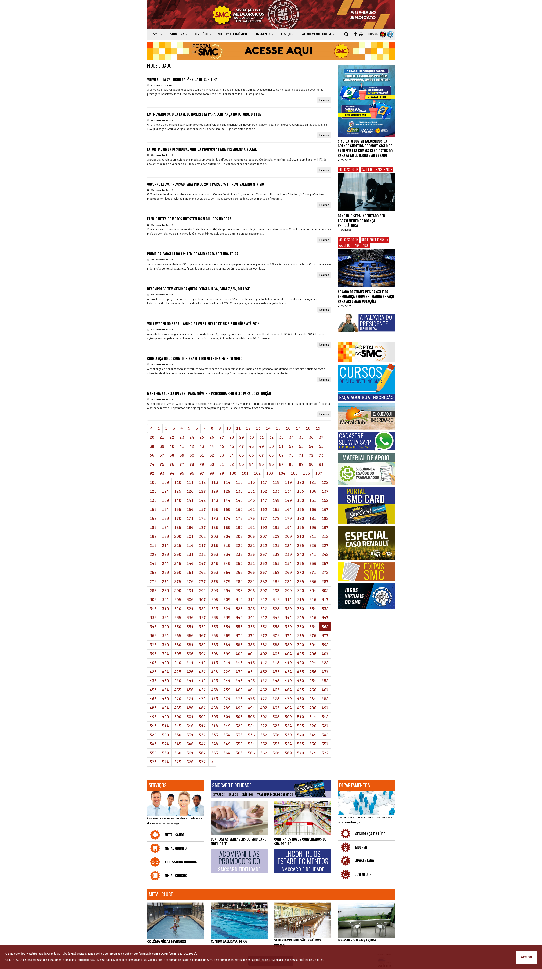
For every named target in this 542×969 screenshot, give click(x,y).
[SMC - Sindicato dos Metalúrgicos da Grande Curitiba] (256, 14)
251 (251, 563)
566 (251, 753)
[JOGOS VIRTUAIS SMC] (366, 596)
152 (325, 500)
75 (162, 464)
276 (190, 581)
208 (275, 536)
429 (226, 671)
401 (251, 653)
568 (275, 753)
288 (153, 590)
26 (211, 437)
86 (271, 464)
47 (241, 446)
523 (275, 725)
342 (263, 617)
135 (300, 491)
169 (165, 518)
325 (239, 608)
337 (202, 617)
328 (275, 608)
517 (202, 725)
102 (257, 473)
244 (165, 563)
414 (226, 662)
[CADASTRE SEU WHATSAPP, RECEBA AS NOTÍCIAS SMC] (366, 441)
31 (261, 437)
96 (191, 473)
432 (263, 671)
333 (153, 617)
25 (201, 437)
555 (300, 744)
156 (190, 509)
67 (261, 455)
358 (275, 626)
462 (263, 689)
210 (300, 536)
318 (153, 608)
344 (288, 617)
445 (239, 680)
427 (202, 671)
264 (226, 572)
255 (300, 563)
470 (177, 698)
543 (153, 744)
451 (312, 680)
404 (288, 653)
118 (275, 482)
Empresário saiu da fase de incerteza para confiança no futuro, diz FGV (204, 114)
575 (177, 762)
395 (177, 653)
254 (288, 563)
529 (165, 735)
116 (251, 482)
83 (241, 464)
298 (275, 590)
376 (312, 635)
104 (281, 473)
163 (275, 509)
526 (312, 725)
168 (153, 518)
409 (165, 662)
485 (177, 707)
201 (190, 536)
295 (239, 590)
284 (288, 581)
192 (263, 527)
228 (153, 554)
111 (190, 482)
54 (311, 446)
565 (239, 753)
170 (177, 518)
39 (162, 446)
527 (325, 725)
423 (153, 671)
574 (165, 762)
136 (312, 491)
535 (239, 735)
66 (251, 455)
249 (226, 563)
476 (251, 698)
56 (152, 455)
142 (202, 500)
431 (251, 671)
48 (251, 446)
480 (300, 698)
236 (251, 554)
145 (239, 500)
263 (214, 572)
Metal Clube (161, 894)
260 (177, 572)
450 (300, 680)
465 (300, 689)
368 (214, 635)
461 (251, 689)
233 (214, 554)
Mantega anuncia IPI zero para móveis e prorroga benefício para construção (209, 393)
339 (226, 617)
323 (214, 608)
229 (165, 554)
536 (251, 735)
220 (239, 545)
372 (263, 635)
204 (226, 536)
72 (311, 455)
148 (275, 500)
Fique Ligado (159, 65)
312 (263, 599)
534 (226, 735)
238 (275, 554)
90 (311, 464)
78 (191, 464)
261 (190, 572)
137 (325, 491)
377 (325, 635)
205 (239, 536)
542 (325, 735)
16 (288, 428)
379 (165, 644)
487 (202, 707)
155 (177, 509)
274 (165, 581)
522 (263, 725)
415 (239, 662)
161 (251, 509)
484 (165, 707)
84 (251, 464)
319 (165, 608)
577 (202, 762)
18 (308, 428)
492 (263, 707)
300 (300, 590)
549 (226, 744)
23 (182, 437)
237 (263, 554)
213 (153, 545)
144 (226, 500)
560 (177, 753)
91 (321, 464)
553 (275, 744)
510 (300, 716)
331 (312, 608)
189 (226, 527)
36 (311, 437)
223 (275, 545)
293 (214, 590)
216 (190, 545)
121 (312, 482)
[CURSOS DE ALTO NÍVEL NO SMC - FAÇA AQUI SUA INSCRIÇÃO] (366, 382)
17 (298, 428)
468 (153, 698)
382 (202, 644)
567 (263, 753)
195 (300, 527)
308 (214, 599)
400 (239, 653)
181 (312, 518)
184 (165, 527)
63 (221, 455)
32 (271, 437)
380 (177, 644)
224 (288, 545)
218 (214, 545)
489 (226, 707)
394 (165, 653)
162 (263, 509)
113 (214, 482)
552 (263, 744)
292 (202, 590)
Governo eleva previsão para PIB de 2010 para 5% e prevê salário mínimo (205, 184)
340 (239, 617)
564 (226, 753)
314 (288, 599)
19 (318, 428)
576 (190, 762)
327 (263, 608)
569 (288, 753)
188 (214, 527)
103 (269, 473)
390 (300, 644)
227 (325, 545)
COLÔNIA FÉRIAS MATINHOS (166, 941)
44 (211, 446)
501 (190, 716)
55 (321, 446)
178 (275, 518)
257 (325, 563)
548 (214, 744)
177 (263, 518)
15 (278, 428)
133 (275, 491)
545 (177, 744)
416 (251, 662)
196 (312, 527)
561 (190, 753)
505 (239, 716)
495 (300, 707)
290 (177, 590)
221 (251, 545)
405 (300, 653)
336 (190, 617)
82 (231, 464)
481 (312, 698)
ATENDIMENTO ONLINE (317, 34)
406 (312, 653)
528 (153, 735)
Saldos (233, 794)
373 (275, 635)
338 (214, 617)
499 (165, 716)
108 (153, 482)
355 (239, 626)
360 (300, 626)
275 (177, 581)
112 (202, 482)
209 (288, 536)
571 (312, 753)
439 (165, 680)
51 (281, 446)
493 (275, 707)
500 (177, 716)
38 (152, 446)
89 (301, 464)
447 (263, 680)
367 (202, 635)
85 (261, 464)
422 (325, 662)
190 (239, 527)
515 (177, 725)
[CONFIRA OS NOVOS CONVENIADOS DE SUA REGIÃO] (302, 818)
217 (202, 545)
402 (263, 653)
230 (177, 554)
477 (263, 698)
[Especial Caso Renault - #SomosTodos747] (366, 543)
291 (190, 590)
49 (261, 446)
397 (202, 653)
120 (300, 482)
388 (275, 644)
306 (190, 599)
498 (153, 716)
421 (312, 662)
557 (325, 744)
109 (165, 482)
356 (251, 626)
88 (291, 464)
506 (251, 716)
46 (231, 446)
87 (281, 464)
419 (288, 662)
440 (177, 680)
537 (263, 735)
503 (214, 716)
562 (202, 753)
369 (226, 635)
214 (165, 545)
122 (325, 482)
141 (190, 500)
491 (251, 707)
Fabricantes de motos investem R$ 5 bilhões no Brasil (190, 218)
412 (202, 662)
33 (281, 437)
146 (251, 500)
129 (226, 491)
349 (165, 626)
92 (152, 473)
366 (190, 635)
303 (153, 599)
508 (275, 716)
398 (214, 653)
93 (162, 473)
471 (190, 698)
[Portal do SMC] (366, 352)
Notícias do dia (349, 169)
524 (288, 725)
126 (190, 491)
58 (172, 455)
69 (281, 455)
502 (202, 716)
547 (202, 744)
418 (275, 662)
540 (300, 735)
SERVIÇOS (286, 34)
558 (153, 753)
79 (201, 464)
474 (226, 698)
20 (152, 437)
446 (251, 680)
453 (153, 689)
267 (263, 572)
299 (288, 590)
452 (325, 680)
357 (263, 626)
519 (226, 725)
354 (226, 626)
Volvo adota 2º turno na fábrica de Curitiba (182, 79)
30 (251, 437)
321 (190, 608)
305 (177, 599)
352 (202, 626)
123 (153, 491)
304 (165, 599)
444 (226, 680)
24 (191, 437)
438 (153, 680)
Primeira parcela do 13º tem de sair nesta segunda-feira (192, 253)
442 (202, 680)
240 (300, 554)
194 (288, 527)
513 (153, 725)
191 (251, 527)
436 (312, 671)
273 (153, 581)
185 (177, 527)
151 (312, 500)
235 (239, 554)
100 (232, 473)
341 (251, 617)
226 (312, 545)
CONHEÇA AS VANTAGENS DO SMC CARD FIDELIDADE (238, 841)
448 (275, 680)
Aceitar (526, 957)
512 (325, 716)
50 (271, 446)
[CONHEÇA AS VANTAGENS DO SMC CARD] (239, 818)
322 (202, 608)
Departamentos (354, 785)
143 (214, 500)
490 (239, 707)
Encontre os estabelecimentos (303, 861)
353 (214, 626)
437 (325, 671)
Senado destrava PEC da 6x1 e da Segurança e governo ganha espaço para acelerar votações (366, 296)
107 (318, 473)
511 (312, 716)
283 (275, 581)
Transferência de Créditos (275, 794)
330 (300, 608)
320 (177, 608)
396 (190, 653)
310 (239, 599)
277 (202, 581)
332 (325, 608)
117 (263, 482)
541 (312, 735)
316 (312, 599)
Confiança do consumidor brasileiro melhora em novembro (194, 358)
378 (153, 644)
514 (165, 725)
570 (300, 753)
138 (153, 500)
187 (202, 527)
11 (238, 428)
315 (300, 599)
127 (202, 491)
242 (325, 554)
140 (177, 500)
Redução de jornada (374, 239)
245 (177, 563)
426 (190, 671)
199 (165, 536)
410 (177, 662)
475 (239, 698)
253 (275, 563)
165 (300, 509)
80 (211, 464)
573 (153, 762)
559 (165, 753)
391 (312, 644)
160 (239, 509)
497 (325, 707)
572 (325, 753)
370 (239, 635)
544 (165, 744)
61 (201, 455)
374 (288, 635)
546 (190, 744)
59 (182, 455)
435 (300, 671)
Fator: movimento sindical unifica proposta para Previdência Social (202, 149)
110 (177, 482)
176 (251, 518)
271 (312, 572)
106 (306, 473)
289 (165, 590)
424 (165, 671)
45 (221, 446)
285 (300, 581)
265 (239, 572)
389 (288, 644)
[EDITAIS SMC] (366, 571)
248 (214, 563)
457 (202, 689)
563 (214, 753)
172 (202, 518)
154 (165, 509)
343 (275, 617)
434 (288, 671)
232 (202, 554)
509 (288, 716)
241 (312, 554)
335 (177, 617)
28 (231, 437)
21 (162, 437)
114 (226, 482)
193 (275, 527)
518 (214, 725)
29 (241, 437)
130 (239, 491)
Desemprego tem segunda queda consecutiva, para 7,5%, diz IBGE (198, 288)
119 (288, 482)
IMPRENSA (263, 34)
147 (263, 500)
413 (214, 662)
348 (153, 626)
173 (214, 518)
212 (325, 536)
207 (263, 536)
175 (239, 518)
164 (288, 509)
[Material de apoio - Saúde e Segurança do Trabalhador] (366, 469)
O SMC (155, 34)
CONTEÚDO (201, 34)
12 (248, 428)
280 (239, 581)
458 (214, 689)
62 (211, 455)
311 (251, 599)
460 (239, 689)
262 (202, 572)
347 (325, 617)
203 (214, 536)
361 (312, 626)
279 (226, 581)
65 (241, 455)
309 (226, 599)
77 (182, 464)
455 (177, 689)
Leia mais (324, 100)
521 (251, 725)
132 (263, 491)
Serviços (157, 785)
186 (190, 527)
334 (165, 617)
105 (294, 473)
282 (263, 581)
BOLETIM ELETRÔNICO (232, 34)
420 (300, 662)
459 (226, 689)
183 (153, 527)
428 (214, 671)
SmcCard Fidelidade (231, 785)
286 (312, 581)
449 (288, 680)
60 (191, 455)
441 (190, 680)
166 (312, 509)
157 (202, 509)
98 (211, 473)
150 (300, 500)
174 (226, 518)
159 (226, 509)
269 (288, 572)
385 (239, 644)
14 (268, 428)
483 (153, 707)
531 (190, 735)
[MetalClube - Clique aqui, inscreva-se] (366, 416)
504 (226, 716)
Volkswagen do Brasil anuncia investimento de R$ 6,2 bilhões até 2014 (203, 323)
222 (263, 545)
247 (202, 563)
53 (301, 446)
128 (214, 491)
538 (275, 735)
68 (271, 455)
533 (214, 735)
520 (239, 725)
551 (251, 744)
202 (202, 536)
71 (301, 455)
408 (153, 662)
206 (251, 536)
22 (172, 437)
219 (226, 545)
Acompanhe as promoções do (239, 861)
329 (288, 608)
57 (162, 455)
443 (214, 680)
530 (177, 735)
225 (300, 545)
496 (312, 707)
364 (165, 635)
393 (153, 653)
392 (325, 644)
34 (291, 437)
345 (300, 617)
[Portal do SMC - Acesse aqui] (271, 51)
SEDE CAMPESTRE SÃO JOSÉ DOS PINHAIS (297, 943)
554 (288, 744)
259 (165, 572)
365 (177, 635)
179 (288, 518)
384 (226, 644)
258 (153, 572)
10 (228, 428)
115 (239, 482)
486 (190, 707)
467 (325, 689)
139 (165, 500)
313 (275, 599)
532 (202, 735)
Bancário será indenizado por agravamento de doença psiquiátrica (361, 220)
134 (288, 491)
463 (275, 689)
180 (300, 518)
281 (251, 581)
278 (214, 581)
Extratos (218, 794)
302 (325, 590)
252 (263, 563)
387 (263, 644)
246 (190, 563)
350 (177, 626)
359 (288, 626)
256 (312, 563)
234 (226, 554)
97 (201, 473)
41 (182, 446)
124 (165, 491)
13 (258, 428)
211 (312, 536)
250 (239, 563)
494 (288, 707)
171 (190, 518)
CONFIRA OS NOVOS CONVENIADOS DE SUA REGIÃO (300, 841)
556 (312, 744)
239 (288, 554)
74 (152, 464)
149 (288, 500)
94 (172, 473)
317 (325, 599)
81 (221, 464)
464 (288, 689)
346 (312, 617)
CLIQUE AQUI (13, 960)
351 (190, 626)
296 (251, 590)
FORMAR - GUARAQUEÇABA (357, 940)
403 (275, 653)
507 (263, 716)
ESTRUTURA (176, 34)
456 (190, 689)
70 (291, 455)
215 (177, 545)
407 (325, 653)
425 (177, 671)
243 (153, 563)
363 (153, 635)
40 (172, 446)
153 (153, 509)
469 (165, 698)
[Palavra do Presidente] (366, 323)
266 (251, 572)
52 (291, 446)
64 (231, 455)
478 (275, 698)
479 (288, 698)
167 (325, 509)
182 (325, 518)
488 (214, 707)
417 (263, 662)
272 (325, 572)
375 (300, 635)
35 (301, 437)
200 (177, 536)
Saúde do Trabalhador (376, 169)
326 (251, 608)
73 (321, 455)
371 (251, 635)
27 (221, 437)
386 (251, 644)
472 (202, 698)
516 (190, 725)
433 (275, 671)
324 (226, 608)
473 (214, 698)
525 (300, 725)
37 (321, 437)
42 (191, 446)
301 (312, 590)
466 (312, 689)
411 (190, 662)
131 (251, 491)
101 (245, 473)
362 (326, 626)
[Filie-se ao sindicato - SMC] (364, 14)
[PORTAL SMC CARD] (366, 505)
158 (214, 509)
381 (190, 644)
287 (325, 581)
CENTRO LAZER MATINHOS (229, 941)
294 (226, 590)
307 (202, 599)
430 (239, 671)
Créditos (247, 794)
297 (263, 590)
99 (221, 473)
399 (226, 653)
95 (182, 473)
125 (177, 491)
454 (165, 689)
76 (172, 464)
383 (214, 644)
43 (201, 446)
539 (288, 735)
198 (153, 536)
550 (239, 744)
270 (300, 572)
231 (190, 554)
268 (275, 572)
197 (325, 527)
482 (325, 698)
